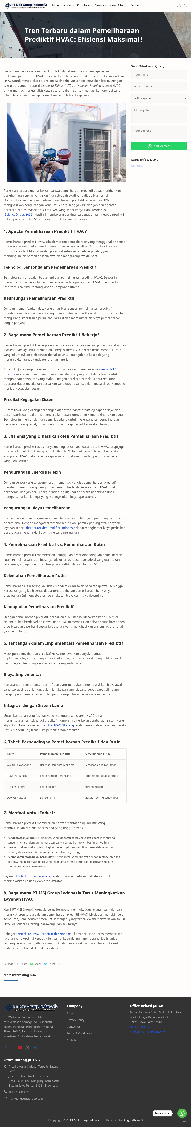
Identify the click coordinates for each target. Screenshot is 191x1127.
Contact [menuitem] (135, 5)
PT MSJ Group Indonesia (85, 1120)
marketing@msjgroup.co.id (147, 1031)
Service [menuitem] (99, 5)
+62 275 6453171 (19, 1092)
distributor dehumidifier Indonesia (50, 528)
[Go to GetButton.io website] (182, 1121)
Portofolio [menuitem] (83, 5)
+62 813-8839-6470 (141, 1027)
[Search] (185, 6)
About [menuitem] (68, 5)
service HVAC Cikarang (58, 725)
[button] (179, 6)
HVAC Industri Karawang (33, 876)
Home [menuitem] (55, 5)
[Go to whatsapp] (182, 1113)
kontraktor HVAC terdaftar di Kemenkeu (44, 934)
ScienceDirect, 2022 (18, 214)
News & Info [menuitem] (117, 5)
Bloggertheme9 (133, 1120)
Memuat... (137, 165)
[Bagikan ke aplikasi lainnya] (59, 964)
